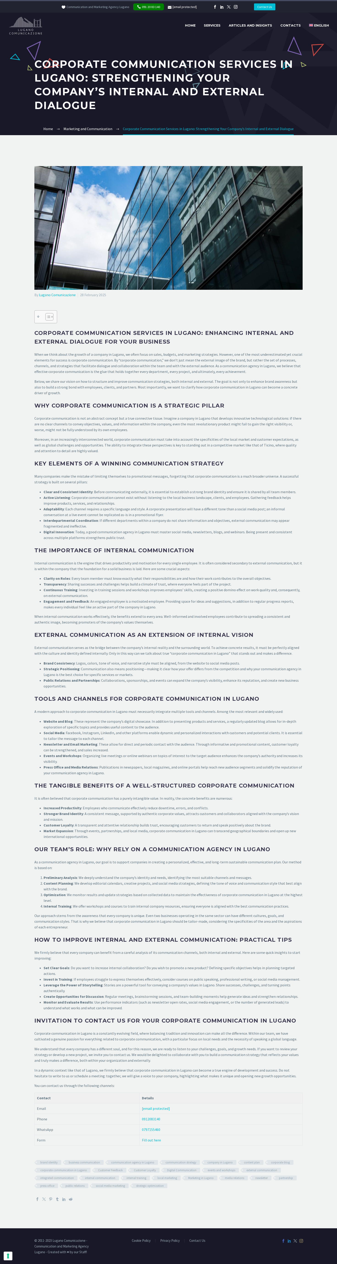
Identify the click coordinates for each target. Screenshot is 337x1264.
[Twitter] (228, 7)
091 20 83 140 (151, 7)
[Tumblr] (57, 1199)
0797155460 (151, 1129)
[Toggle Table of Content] (47, 317)
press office (47, 1186)
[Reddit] (70, 1199)
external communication (261, 1170)
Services (212, 25)
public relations (75, 1186)
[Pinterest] (50, 1199)
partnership (286, 1178)
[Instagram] (235, 7)
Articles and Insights (250, 25)
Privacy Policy (170, 1240)
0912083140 (151, 1119)
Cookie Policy (141, 1240)
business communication (84, 1162)
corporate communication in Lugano (63, 1170)
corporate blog (280, 1162)
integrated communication (57, 1178)
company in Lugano (220, 1162)
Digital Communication (181, 1170)
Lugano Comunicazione (57, 295)
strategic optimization (150, 1186)
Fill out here (151, 1140)
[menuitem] (319, 25)
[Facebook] (215, 7)
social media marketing (110, 1186)
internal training (136, 1178)
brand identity (49, 1162)
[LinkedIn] (221, 7)
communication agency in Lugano (132, 1162)
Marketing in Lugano (201, 1178)
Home (190, 25)
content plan (252, 1162)
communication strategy (181, 1162)
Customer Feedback (110, 1170)
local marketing (167, 1178)
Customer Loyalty (145, 1170)
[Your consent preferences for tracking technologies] (8, 1256)
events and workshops (221, 1170)
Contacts (290, 25)
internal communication (100, 1178)
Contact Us (264, 7)
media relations (234, 1178)
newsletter (261, 1178)
